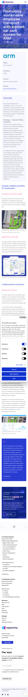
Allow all (14, 369)
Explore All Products (7, 539)
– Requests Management (8, 553)
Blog (3, 604)
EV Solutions (5, 574)
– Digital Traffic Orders (8, 543)
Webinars (4, 610)
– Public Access (6, 551)
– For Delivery (5, 595)
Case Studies (5, 606)
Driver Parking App (7, 583)
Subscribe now (7, 678)
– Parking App (5, 557)
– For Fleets (5, 591)
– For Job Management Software (11, 597)
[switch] (24, 349)
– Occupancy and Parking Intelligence (12, 566)
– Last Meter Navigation (8, 570)
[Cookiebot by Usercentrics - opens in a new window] (19, 317)
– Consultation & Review (8, 549)
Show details (19, 364)
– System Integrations (8, 559)
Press (3, 608)
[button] (25, 2)
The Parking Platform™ (8, 562)
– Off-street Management (9, 547)
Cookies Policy (5, 690)
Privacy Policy (23, 689)
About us (4, 618)
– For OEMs (5, 593)
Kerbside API (5, 585)
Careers (4, 620)
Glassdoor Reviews (7, 622)
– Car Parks (5, 568)
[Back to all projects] (14, 526)
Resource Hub (5, 602)
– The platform (6, 564)
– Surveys (4, 555)
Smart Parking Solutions (9, 88)
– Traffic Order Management (9, 545)
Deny (14, 378)
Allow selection (14, 374)
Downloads (5, 612)
